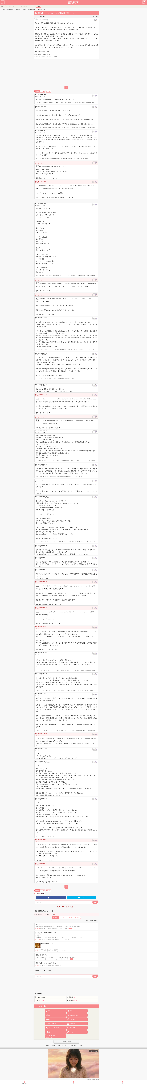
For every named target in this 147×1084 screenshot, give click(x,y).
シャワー (49, 54)
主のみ (48, 91)
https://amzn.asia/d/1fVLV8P (45, 362)
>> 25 (37, 738)
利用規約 (54, 1045)
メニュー (2, 3)
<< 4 (37, 102)
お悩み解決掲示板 (50, 1036)
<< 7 (37, 158)
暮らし (14, 6)
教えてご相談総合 (43, 997)
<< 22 (37, 460)
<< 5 (37, 127)
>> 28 (37, 753)
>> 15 (37, 586)
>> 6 (37, 298)
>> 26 (37, 844)
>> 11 (37, 420)
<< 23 (37, 476)
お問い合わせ (83, 1045)
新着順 (43, 91)
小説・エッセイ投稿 (53, 1027)
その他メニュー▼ (39, 893)
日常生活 (72, 1000)
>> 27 (37, 868)
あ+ (97, 16)
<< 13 (37, 349)
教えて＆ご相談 (74, 1015)
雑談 (49, 1032)
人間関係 (72, 997)
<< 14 (37, 378)
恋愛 (2, 6)
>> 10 (37, 399)
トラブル (40, 1000)
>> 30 (37, 803)
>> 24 (37, 657)
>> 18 (37, 631)
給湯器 (44, 54)
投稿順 (37, 91)
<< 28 (37, 670)
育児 (6, 6)
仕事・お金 (20, 6)
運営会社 (48, 1045)
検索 (144, 3)
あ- (93, 16)
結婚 (10, 6)
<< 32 (37, 690)
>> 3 (37, 283)
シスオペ (72, 1032)
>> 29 (37, 766)
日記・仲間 (73, 1027)
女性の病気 (73, 1023)
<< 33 (37, 730)
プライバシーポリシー (63, 1045)
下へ (122, 1083)
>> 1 (37, 166)
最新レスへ (24, 1083)
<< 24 (37, 541)
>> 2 (37, 185)
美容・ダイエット (30, 6)
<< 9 (37, 275)
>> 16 (37, 612)
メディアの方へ (74, 1045)
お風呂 (39, 54)
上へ (73, 1083)
